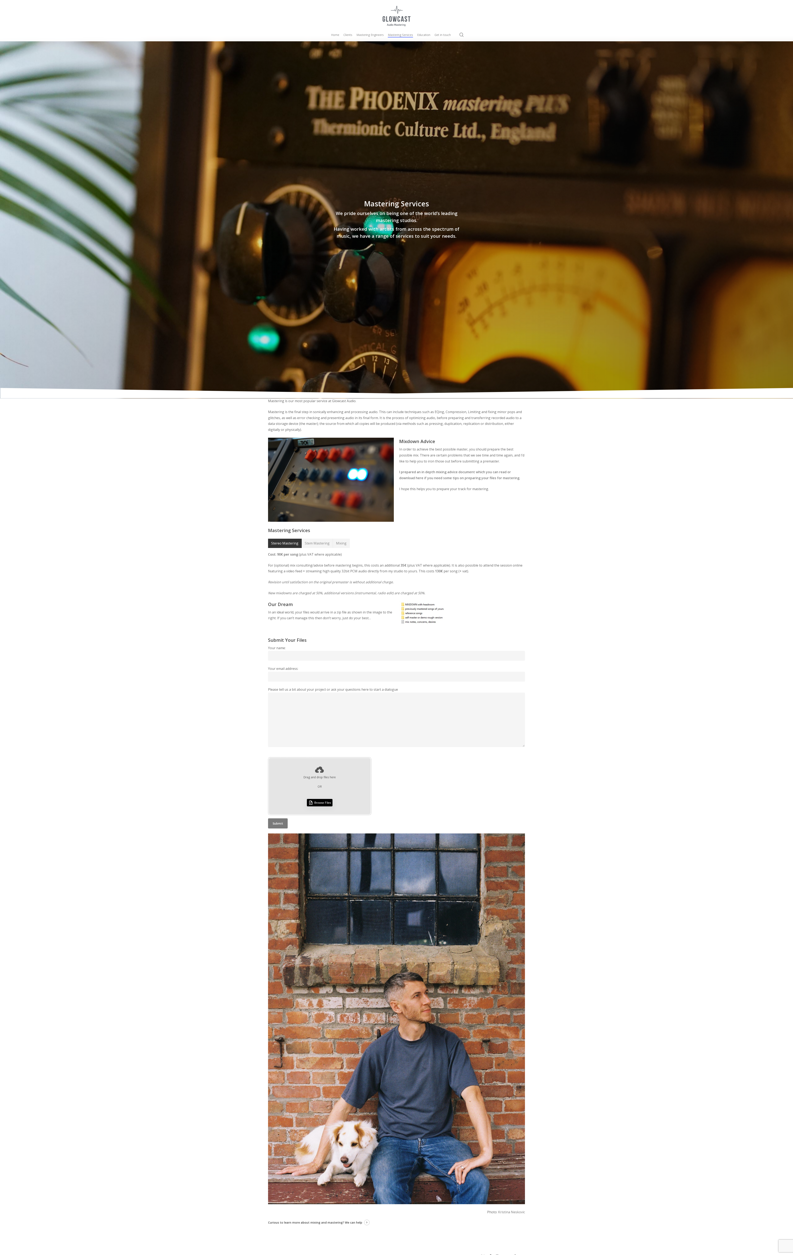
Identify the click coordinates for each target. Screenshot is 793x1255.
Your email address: (283, 668)
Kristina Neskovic (511, 1212)
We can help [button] (353, 1222)
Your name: (277, 648)
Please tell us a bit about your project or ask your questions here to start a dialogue (333, 689)
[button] (285, 543)
